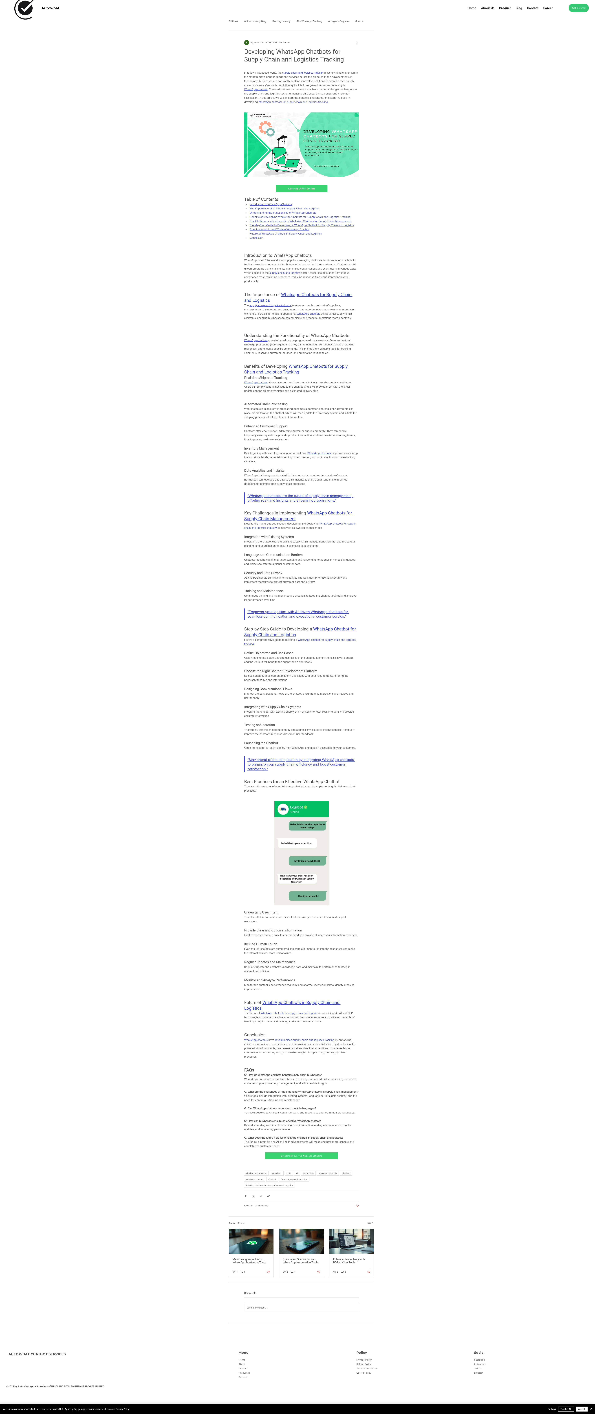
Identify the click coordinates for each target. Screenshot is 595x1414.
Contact (243, 1377)
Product (243, 1368)
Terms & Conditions (366, 1368)
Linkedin (478, 1372)
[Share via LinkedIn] (260, 1195)
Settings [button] (552, 1409)
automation (308, 1173)
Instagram (479, 1364)
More (357, 21)
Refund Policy (363, 1364)
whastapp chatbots (328, 1173)
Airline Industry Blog (255, 21)
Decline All (566, 1409)
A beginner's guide (338, 21)
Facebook (479, 1359)
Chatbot (272, 1179)
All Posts (233, 21)
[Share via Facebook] (245, 1195)
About (242, 1364)
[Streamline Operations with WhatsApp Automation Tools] (301, 1241)
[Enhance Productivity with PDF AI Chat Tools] (351, 1241)
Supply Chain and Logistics (294, 1179)
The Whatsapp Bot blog (309, 21)
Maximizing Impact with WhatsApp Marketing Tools (249, 1261)
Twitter (478, 1368)
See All (371, 1223)
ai (297, 1173)
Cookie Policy (363, 1372)
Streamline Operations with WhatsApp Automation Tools (300, 1261)
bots (289, 1173)
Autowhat (51, 8)
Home (242, 1359)
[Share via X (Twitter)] (253, 1195)
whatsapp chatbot (254, 1179)
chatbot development (256, 1173)
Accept (581, 1409)
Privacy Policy (364, 1359)
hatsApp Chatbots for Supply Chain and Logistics (269, 1185)
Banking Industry (281, 21)
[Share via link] (268, 1195)
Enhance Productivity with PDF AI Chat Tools (349, 1261)
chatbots (346, 1173)
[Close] (591, 1409)
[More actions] (357, 42)
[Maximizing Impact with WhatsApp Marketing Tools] (251, 1241)
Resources (244, 1372)
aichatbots (277, 1173)
